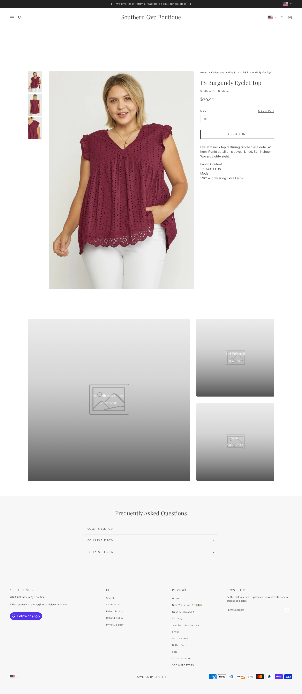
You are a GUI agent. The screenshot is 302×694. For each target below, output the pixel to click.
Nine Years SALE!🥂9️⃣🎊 (187, 605)
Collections (217, 72)
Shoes (176, 631)
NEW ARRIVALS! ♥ (183, 612)
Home (203, 72)
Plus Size (233, 72)
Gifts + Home (180, 638)
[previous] (111, 4)
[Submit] (287, 610)
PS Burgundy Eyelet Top (230, 82)
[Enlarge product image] (121, 180)
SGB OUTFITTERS (183, 665)
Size (237, 110)
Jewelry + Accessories (185, 625)
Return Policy (114, 611)
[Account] (282, 17)
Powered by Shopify (151, 676)
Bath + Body (179, 645)
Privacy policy (115, 624)
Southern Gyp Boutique (214, 91)
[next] (190, 4)
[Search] (20, 17)
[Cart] (290, 17)
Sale (175, 652)
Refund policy (114, 618)
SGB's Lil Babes (181, 658)
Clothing (177, 618)
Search (110, 598)
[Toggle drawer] (12, 17)
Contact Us (113, 604)
